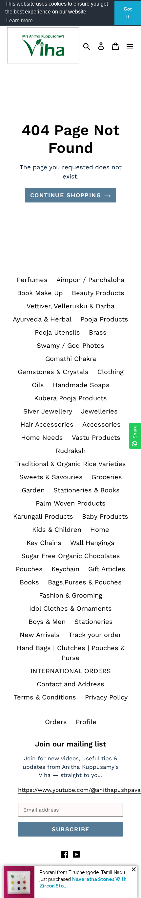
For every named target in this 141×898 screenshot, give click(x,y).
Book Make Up (40, 293)
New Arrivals (40, 635)
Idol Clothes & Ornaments (70, 608)
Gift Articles (106, 569)
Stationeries (93, 622)
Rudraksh (71, 451)
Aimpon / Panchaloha (90, 280)
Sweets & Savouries (51, 477)
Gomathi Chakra (70, 359)
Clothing (110, 372)
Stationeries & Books (86, 490)
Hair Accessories (46, 424)
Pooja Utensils (57, 332)
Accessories (101, 424)
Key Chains (44, 543)
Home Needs (42, 437)
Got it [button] (128, 12)
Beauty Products (98, 293)
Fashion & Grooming (70, 595)
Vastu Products (96, 437)
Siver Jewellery (47, 411)
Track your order (95, 635)
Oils (38, 385)
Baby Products (105, 516)
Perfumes (32, 280)
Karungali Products (43, 516)
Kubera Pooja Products (70, 398)
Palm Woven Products (71, 503)
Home (99, 529)
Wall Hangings (92, 543)
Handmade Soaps (81, 385)
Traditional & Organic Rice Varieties (70, 464)
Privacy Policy (106, 697)
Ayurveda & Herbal (42, 319)
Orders (56, 722)
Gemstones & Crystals (53, 372)
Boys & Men (47, 622)
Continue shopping (65, 195)
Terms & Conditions (45, 697)
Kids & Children (56, 529)
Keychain (65, 569)
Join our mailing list (70, 744)
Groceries (106, 477)
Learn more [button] (19, 20)
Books (29, 582)
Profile (86, 722)
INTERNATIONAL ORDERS (70, 671)
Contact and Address (70, 684)
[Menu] (130, 45)
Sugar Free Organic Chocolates (70, 556)
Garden (33, 490)
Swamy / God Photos (70, 345)
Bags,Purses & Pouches (85, 582)
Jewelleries (99, 411)
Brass (98, 332)
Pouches (29, 569)
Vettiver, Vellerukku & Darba (70, 306)
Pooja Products (104, 319)
